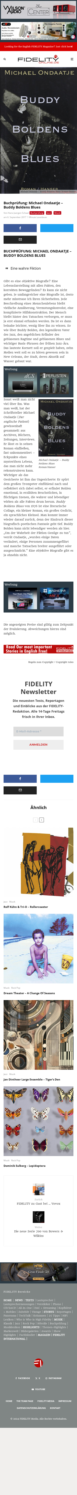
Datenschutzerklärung (31, 1408)
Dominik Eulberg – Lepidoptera (24, 1165)
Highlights (31, 1327)
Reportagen (64, 1311)
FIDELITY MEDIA (45, 1401)
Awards (46, 1331)
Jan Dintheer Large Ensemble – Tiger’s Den (32, 1079)
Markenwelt (11, 1331)
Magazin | (45, 1334)
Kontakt (55, 1408)
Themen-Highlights (54, 1327)
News (19, 1300)
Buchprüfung (36, 212)
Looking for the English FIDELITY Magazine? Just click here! (38, 46)
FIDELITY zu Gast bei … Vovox (38, 1201)
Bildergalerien (30, 1331)
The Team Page (24, 1401)
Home (8, 1300)
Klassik (8, 1323)
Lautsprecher (45, 1300)
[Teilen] (20, 228)
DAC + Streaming (45, 1307)
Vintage (36, 1311)
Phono (57, 1304)
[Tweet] (56, 228)
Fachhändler (27, 1334)
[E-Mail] (20, 240)
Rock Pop (15, 987)
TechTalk (25, 1315)
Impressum (64, 1401)
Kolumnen (39, 1315)
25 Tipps (54, 1315)
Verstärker (43, 1304)
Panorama (10, 1315)
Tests (29, 1300)
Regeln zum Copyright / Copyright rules (50, 662)
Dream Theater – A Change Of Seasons (29, 993)
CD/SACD (10, 1307)
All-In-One (25, 1307)
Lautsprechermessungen (19, 1304)
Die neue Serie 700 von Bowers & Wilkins (38, 1231)
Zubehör (23, 1311)
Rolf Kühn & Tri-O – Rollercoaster (26, 906)
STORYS (49, 1311)
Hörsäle (42, 1323)
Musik (57, 212)
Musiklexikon (12, 1327)
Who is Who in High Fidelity (33, 1319)
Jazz (49, 212)
